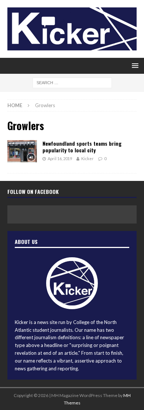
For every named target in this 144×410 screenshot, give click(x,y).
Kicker (87, 158)
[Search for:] (72, 82)
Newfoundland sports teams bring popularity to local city (81, 146)
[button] (134, 65)
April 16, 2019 (60, 158)
